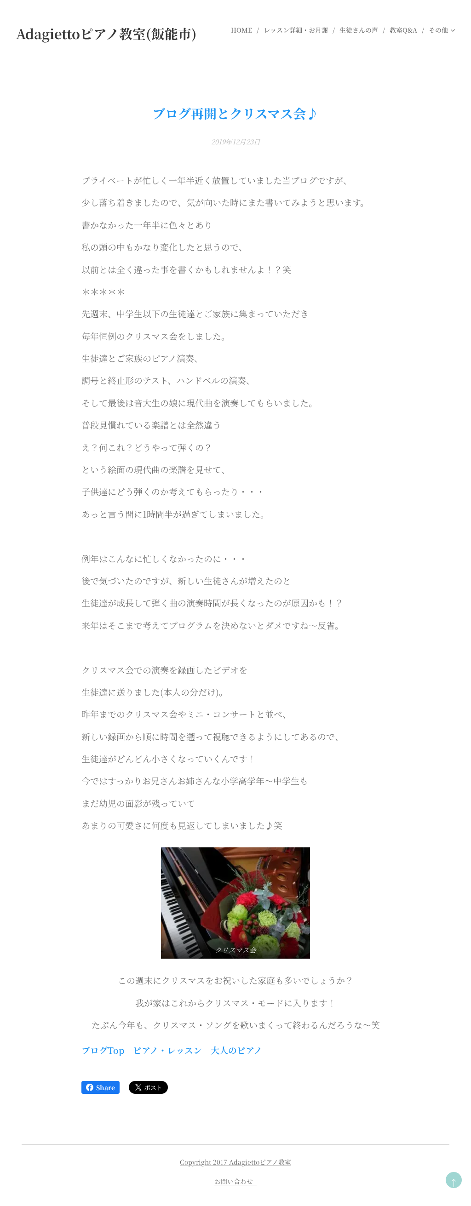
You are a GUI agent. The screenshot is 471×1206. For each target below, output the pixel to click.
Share (105, 1087)
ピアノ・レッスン (167, 1050)
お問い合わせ (235, 1181)
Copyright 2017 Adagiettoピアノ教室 (235, 1161)
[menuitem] (244, 29)
